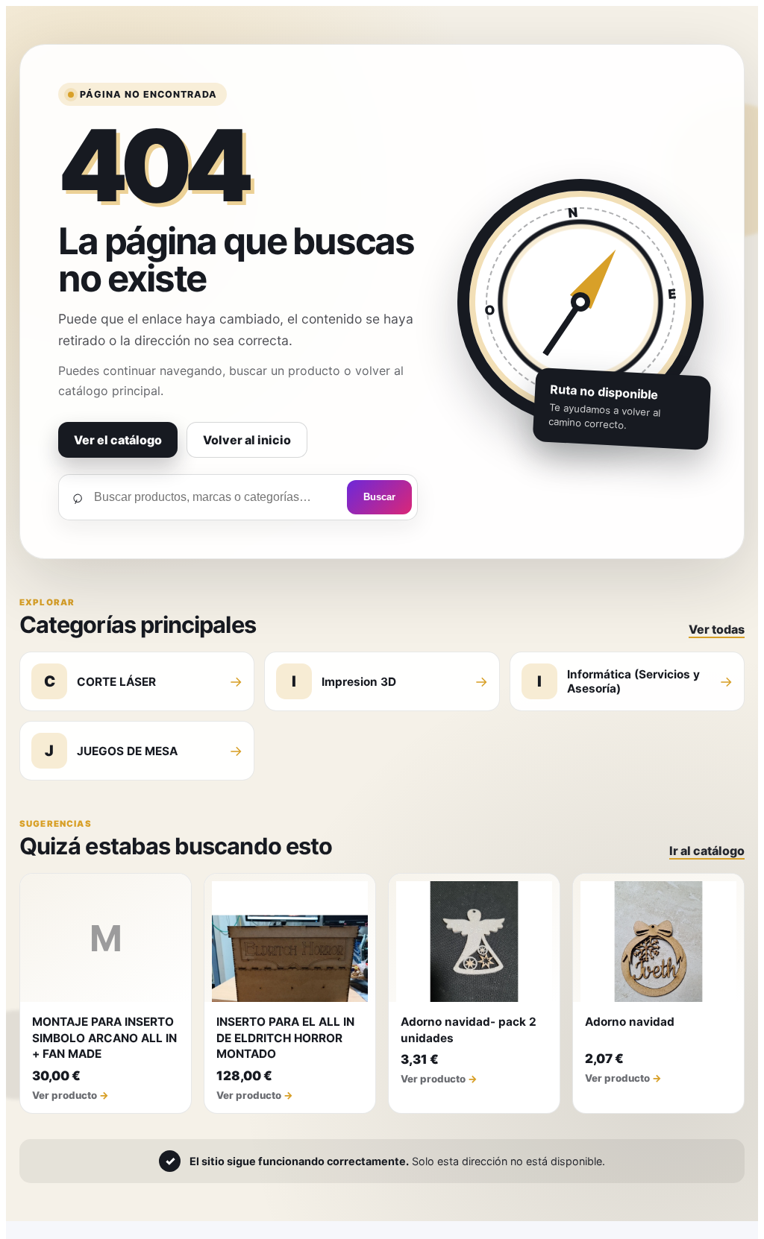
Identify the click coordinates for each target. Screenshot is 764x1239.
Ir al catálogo (707, 850)
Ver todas (717, 629)
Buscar (379, 496)
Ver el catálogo (118, 439)
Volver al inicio (247, 439)
